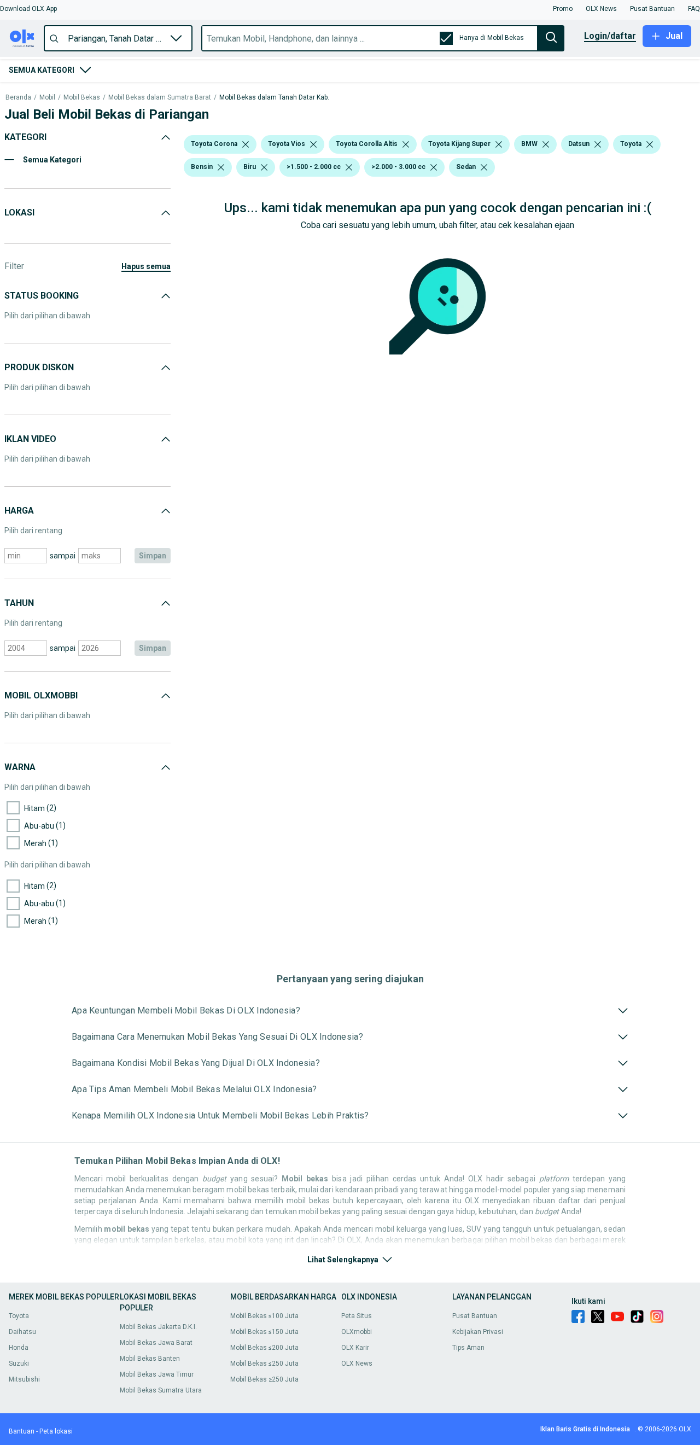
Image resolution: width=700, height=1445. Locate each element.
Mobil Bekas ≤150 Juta (264, 1332)
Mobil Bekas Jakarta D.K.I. (158, 1327)
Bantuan (21, 1431)
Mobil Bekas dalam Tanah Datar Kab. (274, 97)
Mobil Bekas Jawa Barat (156, 1343)
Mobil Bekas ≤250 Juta (264, 1363)
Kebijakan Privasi (477, 1332)
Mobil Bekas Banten (150, 1358)
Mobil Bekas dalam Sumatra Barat (159, 97)
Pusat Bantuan (474, 1316)
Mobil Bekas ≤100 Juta (264, 1316)
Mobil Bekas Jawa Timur (157, 1374)
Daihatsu (22, 1332)
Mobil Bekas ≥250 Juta (264, 1379)
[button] (28, 8)
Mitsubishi (24, 1379)
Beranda (18, 97)
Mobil (47, 97)
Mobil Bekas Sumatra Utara (161, 1390)
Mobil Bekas (81, 97)
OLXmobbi (356, 1332)
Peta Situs (356, 1316)
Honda (18, 1347)
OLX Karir (355, 1347)
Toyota (19, 1316)
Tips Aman (468, 1347)
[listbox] (245, 144)
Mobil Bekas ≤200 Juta (264, 1347)
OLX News (356, 1363)
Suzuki (19, 1363)
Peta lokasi (56, 1431)
